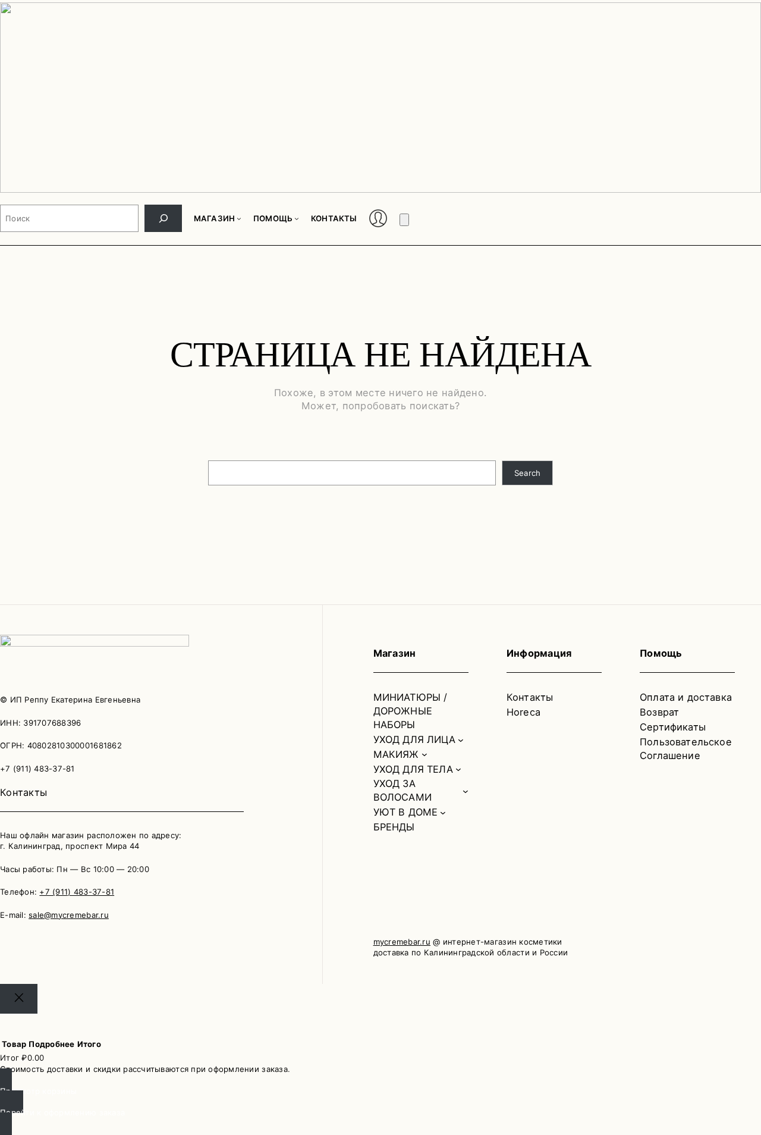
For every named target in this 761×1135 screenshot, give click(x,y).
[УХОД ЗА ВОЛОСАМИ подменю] (465, 791)
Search (527, 473)
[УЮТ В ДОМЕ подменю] (443, 813)
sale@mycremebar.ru (69, 915)
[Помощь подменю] (296, 218)
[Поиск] (163, 218)
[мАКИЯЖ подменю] (424, 754)
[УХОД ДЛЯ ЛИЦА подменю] (461, 739)
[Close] (18, 999)
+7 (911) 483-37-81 (76, 891)
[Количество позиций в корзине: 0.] (404, 220)
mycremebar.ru (401, 941)
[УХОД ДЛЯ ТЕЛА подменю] (458, 769)
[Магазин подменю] (239, 218)
